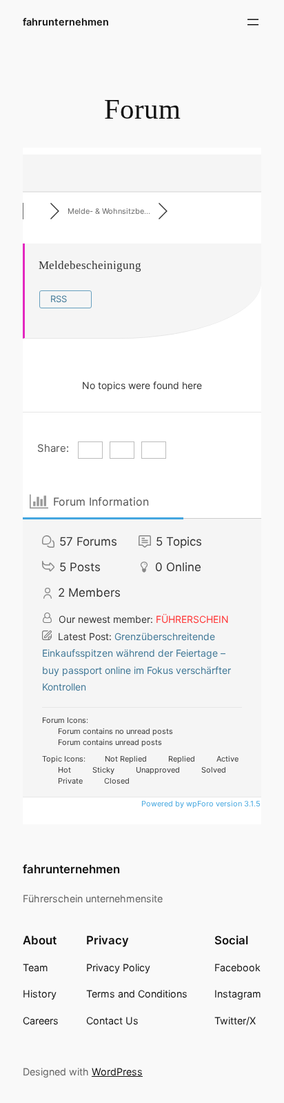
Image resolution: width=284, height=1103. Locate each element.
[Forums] (36, 211)
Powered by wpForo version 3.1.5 (200, 803)
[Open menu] (253, 22)
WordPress (117, 1071)
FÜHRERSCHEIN (192, 619)
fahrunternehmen (66, 22)
